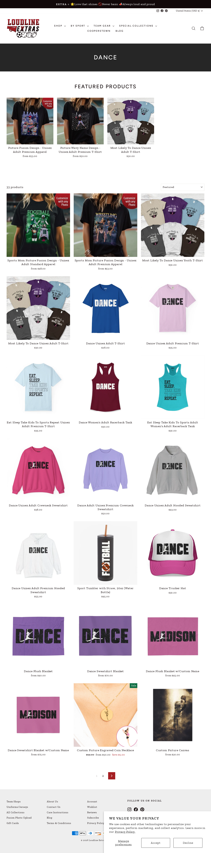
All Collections (16, 812)
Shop (58, 25)
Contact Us (53, 806)
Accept (155, 843)
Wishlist (92, 806)
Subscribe (93, 817)
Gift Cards (13, 823)
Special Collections (136, 25)
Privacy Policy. (125, 832)
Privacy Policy (96, 823)
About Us (52, 801)
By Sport (78, 25)
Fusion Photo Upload (19, 817)
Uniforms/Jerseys (17, 806)
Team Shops (14, 801)
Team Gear (103, 25)
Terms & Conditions (59, 823)
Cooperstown (99, 31)
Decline (188, 843)
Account (92, 801)
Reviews (92, 812)
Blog (120, 31)
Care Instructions (57, 812)
